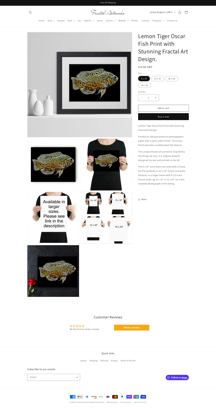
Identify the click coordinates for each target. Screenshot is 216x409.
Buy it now (163, 116)
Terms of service (140, 402)
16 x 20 (171, 78)
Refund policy (112, 402)
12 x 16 (157, 78)
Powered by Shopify (96, 402)
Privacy (114, 360)
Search (83, 360)
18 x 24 (144, 85)
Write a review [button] (131, 327)
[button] (30, 12)
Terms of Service (128, 360)
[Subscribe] (76, 377)
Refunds (104, 360)
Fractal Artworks (82, 402)
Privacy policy (125, 402)
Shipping (93, 360)
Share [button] (143, 199)
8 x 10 (144, 78)
